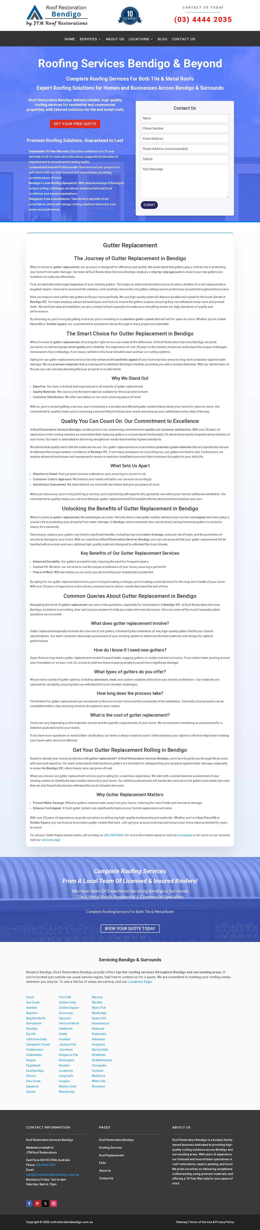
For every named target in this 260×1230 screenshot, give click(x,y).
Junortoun (66, 1049)
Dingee (31, 1060)
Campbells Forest (38, 1044)
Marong (97, 997)
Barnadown (33, 1023)
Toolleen (97, 1070)
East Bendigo (35, 1070)
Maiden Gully (67, 1086)
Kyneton (64, 1065)
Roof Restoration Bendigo (116, 1140)
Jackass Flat (67, 1044)
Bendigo (32, 1028)
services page (50, 839)
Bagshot (31, 1013)
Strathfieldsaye (102, 1060)
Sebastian (98, 1039)
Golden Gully (67, 1002)
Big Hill (31, 1034)
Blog (162, 39)
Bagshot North (36, 1018)
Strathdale (99, 1054)
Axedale (31, 1007)
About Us (115, 39)
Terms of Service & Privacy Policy (211, 1222)
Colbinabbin (34, 1054)
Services (88, 39)
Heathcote (66, 1028)
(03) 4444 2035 (203, 19)
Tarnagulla (99, 1065)
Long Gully (66, 1075)
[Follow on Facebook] (29, 1203)
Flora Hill (65, 997)
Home (70, 39)
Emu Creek (33, 1081)
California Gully (36, 1039)
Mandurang (66, 1091)
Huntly (63, 1034)
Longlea (64, 1081)
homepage (185, 835)
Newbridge (99, 1013)
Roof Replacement (111, 1155)
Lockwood (66, 1070)
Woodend (98, 1086)
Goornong (66, 1013)
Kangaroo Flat (68, 1054)
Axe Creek (32, 1002)
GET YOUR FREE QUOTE (75, 124)
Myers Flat (99, 1007)
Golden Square (69, 1007)
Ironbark (64, 1039)
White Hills (99, 1081)
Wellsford (98, 1075)
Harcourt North (69, 1023)
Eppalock (32, 1086)
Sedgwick (98, 1044)
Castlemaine (34, 1049)
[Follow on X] (45, 1203)
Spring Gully (100, 1049)
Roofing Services (110, 1147)
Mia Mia (97, 1002)
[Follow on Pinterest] (37, 1203)
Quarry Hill (99, 1018)
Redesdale (99, 1034)
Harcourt (65, 1018)
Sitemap (181, 1222)
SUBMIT (149, 205)
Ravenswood (100, 1023)
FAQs (102, 1163)
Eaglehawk (33, 1065)
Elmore (31, 1075)
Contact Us (183, 39)
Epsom (31, 1091)
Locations (139, 39)
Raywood (98, 1028)
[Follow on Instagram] (53, 1203)
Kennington (66, 1060)
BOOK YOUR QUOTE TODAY (130, 928)
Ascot (30, 997)
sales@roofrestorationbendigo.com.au (52, 1174)
